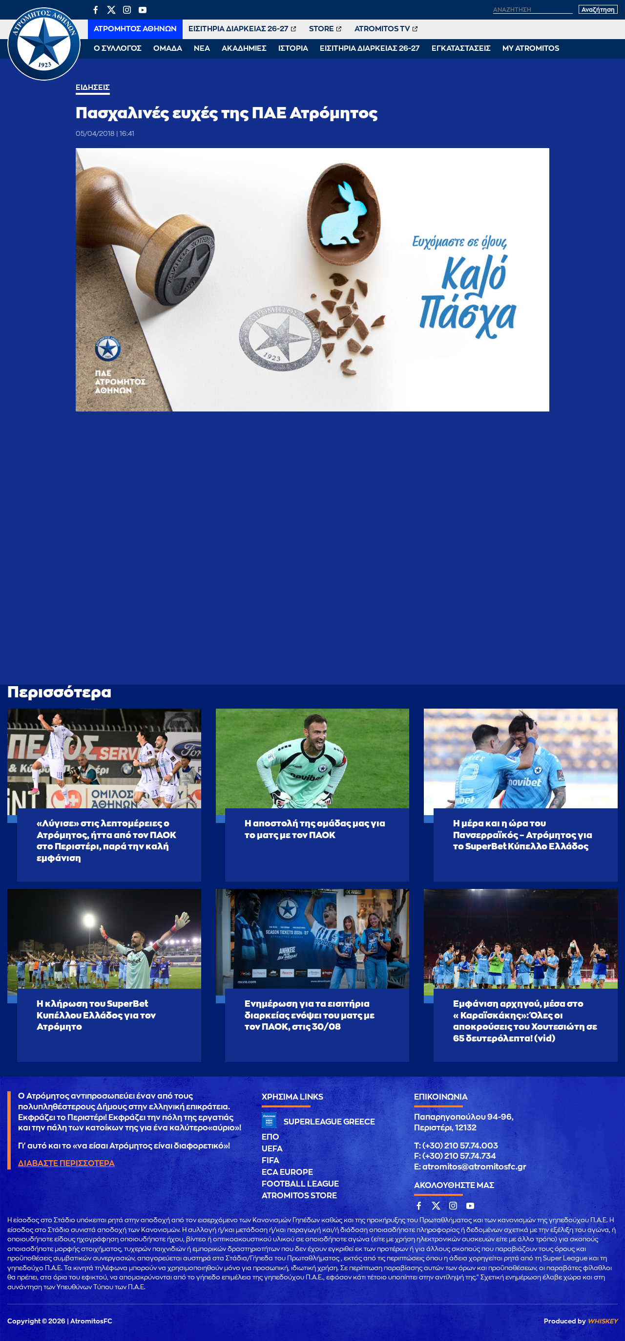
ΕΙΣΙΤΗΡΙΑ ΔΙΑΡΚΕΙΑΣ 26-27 (238, 29)
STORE (321, 29)
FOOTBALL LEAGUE (300, 1184)
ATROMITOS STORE (299, 1196)
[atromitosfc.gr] (44, 79)
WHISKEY (602, 1321)
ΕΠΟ (270, 1137)
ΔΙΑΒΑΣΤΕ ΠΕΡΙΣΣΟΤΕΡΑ (66, 1164)
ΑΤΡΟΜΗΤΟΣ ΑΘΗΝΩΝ (135, 29)
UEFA (272, 1149)
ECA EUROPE (287, 1172)
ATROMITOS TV (382, 29)
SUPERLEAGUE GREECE (329, 1122)
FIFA (270, 1161)
